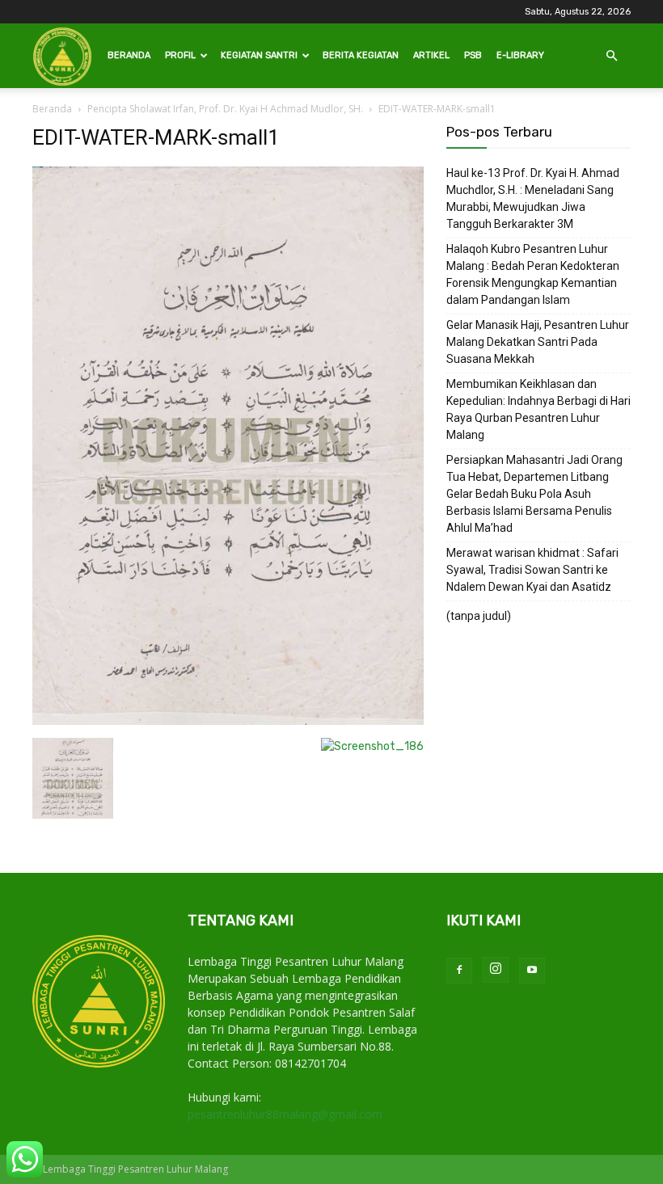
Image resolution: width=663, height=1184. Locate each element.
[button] (611, 56)
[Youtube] (532, 971)
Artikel (431, 55)
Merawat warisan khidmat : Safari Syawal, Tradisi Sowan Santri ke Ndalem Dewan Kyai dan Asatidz (532, 569)
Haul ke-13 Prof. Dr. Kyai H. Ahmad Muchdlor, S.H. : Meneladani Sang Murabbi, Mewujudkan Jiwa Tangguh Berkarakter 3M (532, 198)
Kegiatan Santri (259, 55)
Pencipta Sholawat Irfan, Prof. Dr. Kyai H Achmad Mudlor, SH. (225, 109)
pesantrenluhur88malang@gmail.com (285, 1114)
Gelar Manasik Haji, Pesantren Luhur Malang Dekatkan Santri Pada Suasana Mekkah (537, 341)
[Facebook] (459, 971)
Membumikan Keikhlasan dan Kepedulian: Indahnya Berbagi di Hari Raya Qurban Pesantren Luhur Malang (538, 409)
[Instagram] (496, 970)
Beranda (129, 55)
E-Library (520, 55)
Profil (180, 55)
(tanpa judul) (478, 615)
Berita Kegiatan (361, 55)
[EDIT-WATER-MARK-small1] (228, 721)
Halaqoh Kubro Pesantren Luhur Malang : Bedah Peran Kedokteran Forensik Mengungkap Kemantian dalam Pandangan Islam (532, 274)
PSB (473, 55)
